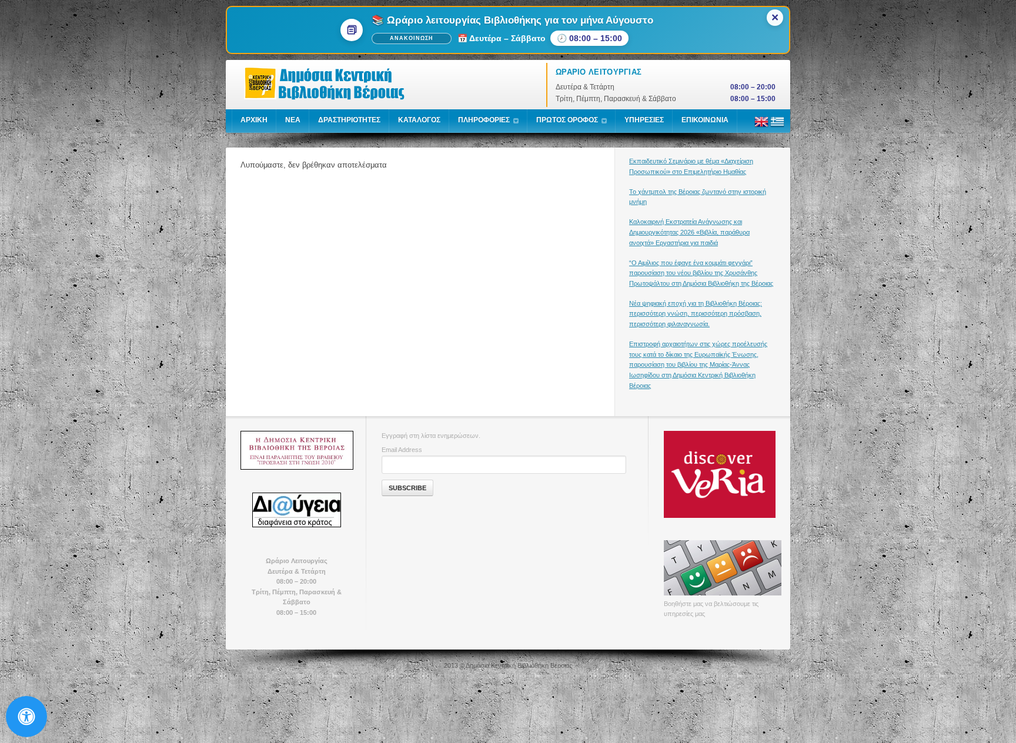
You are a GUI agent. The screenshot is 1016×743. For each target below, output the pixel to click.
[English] (761, 126)
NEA (292, 120)
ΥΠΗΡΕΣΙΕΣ (644, 120)
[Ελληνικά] (777, 126)
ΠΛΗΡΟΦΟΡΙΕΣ (484, 120)
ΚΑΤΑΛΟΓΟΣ (419, 120)
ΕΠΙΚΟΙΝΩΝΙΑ (704, 120)
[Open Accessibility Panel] (26, 716)
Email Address (402, 449)
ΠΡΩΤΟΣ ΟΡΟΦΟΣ (567, 120)
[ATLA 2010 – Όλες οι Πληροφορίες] (296, 450)
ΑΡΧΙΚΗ (254, 120)
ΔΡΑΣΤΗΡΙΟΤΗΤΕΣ (349, 120)
